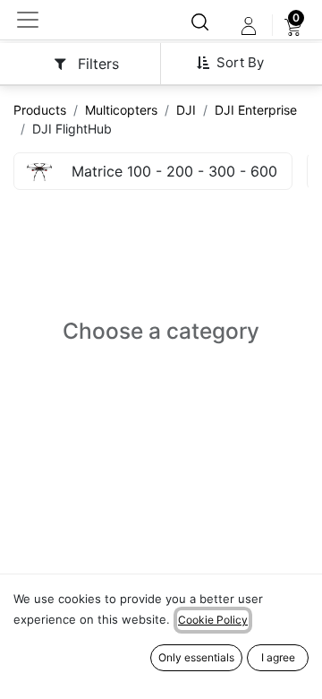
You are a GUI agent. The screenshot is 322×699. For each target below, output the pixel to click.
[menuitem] (293, 26)
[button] (237, 62)
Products (39, 109)
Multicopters (121, 109)
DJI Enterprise (256, 109)
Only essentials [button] (196, 657)
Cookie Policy (213, 619)
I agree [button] (278, 657)
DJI (186, 109)
